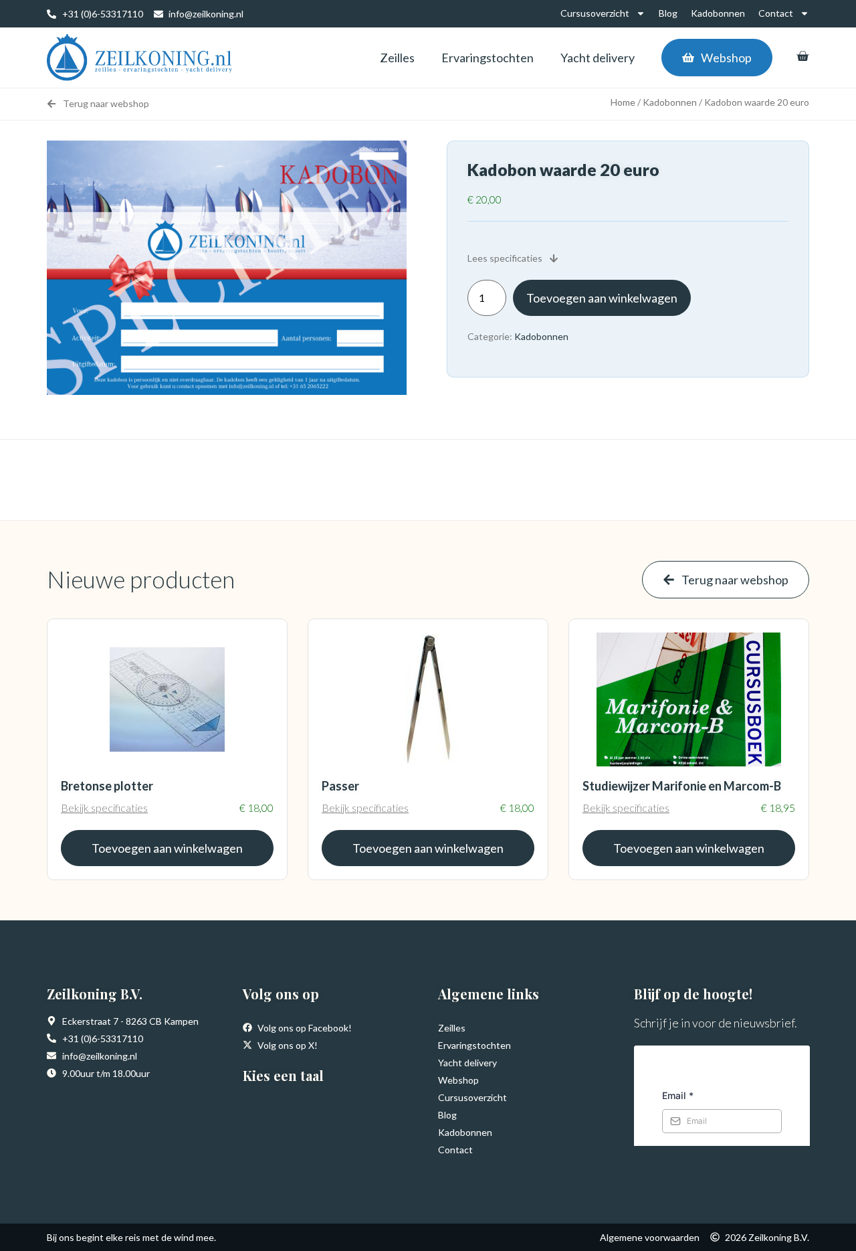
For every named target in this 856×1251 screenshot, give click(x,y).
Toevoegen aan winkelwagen (601, 297)
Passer (340, 785)
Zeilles (397, 57)
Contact (775, 13)
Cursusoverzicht (594, 13)
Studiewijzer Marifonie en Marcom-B (681, 785)
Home (623, 102)
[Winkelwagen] (802, 56)
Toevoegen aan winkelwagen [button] (167, 848)
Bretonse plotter (107, 785)
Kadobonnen (718, 13)
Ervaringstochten (487, 57)
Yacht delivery (597, 57)
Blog (668, 13)
